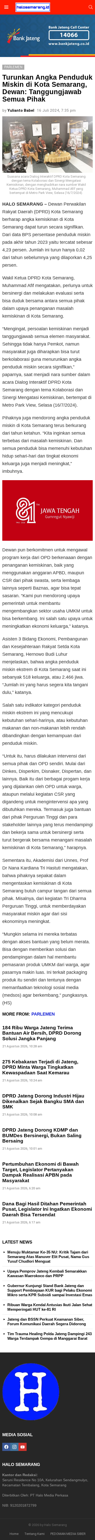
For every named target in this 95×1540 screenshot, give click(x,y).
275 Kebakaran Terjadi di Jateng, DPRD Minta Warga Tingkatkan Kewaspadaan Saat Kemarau (40, 1067)
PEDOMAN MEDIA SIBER (68, 1534)
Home (14, 1534)
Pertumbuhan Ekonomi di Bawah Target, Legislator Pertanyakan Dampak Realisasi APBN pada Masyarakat (40, 1172)
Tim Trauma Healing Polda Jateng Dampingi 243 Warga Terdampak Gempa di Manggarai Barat (49, 1336)
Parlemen (43, 1014)
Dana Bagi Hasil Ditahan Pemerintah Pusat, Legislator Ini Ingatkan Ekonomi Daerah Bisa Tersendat (47, 1209)
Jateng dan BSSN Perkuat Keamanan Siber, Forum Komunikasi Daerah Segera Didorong (46, 1321)
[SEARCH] (91, 7)
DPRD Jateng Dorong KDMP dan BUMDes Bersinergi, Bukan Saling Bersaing (42, 1135)
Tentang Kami (34, 1534)
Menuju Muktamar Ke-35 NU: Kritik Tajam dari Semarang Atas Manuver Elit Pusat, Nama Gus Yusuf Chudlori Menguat (48, 1256)
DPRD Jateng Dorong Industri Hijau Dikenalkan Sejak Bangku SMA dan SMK (43, 1101)
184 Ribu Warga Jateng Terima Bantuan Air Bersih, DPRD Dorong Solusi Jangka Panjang (41, 1033)
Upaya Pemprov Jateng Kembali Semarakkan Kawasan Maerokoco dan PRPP (47, 1273)
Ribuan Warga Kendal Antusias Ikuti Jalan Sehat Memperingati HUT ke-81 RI (49, 1307)
